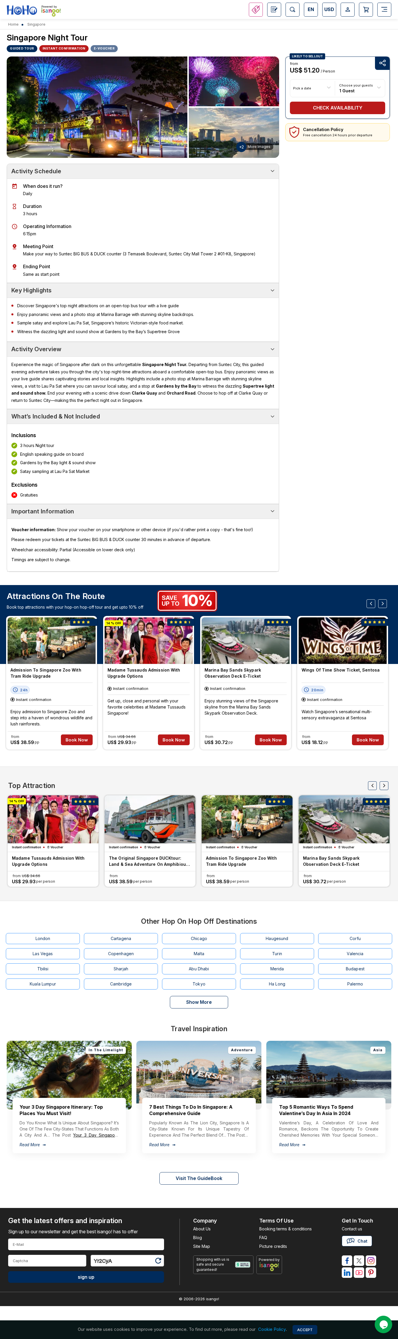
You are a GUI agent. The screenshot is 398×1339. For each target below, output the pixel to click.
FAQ (263, 1237)
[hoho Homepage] (22, 10)
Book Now (77, 740)
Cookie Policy (272, 1329)
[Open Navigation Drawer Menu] (384, 10)
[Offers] (256, 10)
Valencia (355, 953)
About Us (202, 1228)
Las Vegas (43, 953)
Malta (199, 953)
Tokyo (199, 983)
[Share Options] (382, 63)
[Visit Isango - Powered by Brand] (51, 12)
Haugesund (277, 938)
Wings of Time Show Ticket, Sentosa (341, 669)
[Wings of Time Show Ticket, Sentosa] (343, 640)
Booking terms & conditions (285, 1228)
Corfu (355, 938)
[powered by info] (269, 1266)
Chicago (199, 938)
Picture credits (273, 1246)
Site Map (201, 1246)
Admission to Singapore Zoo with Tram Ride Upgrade (45, 673)
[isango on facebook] (347, 1260)
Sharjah (121, 968)
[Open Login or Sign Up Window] (348, 10)
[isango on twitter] (359, 1260)
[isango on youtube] (359, 1272)
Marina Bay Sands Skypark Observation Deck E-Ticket (233, 673)
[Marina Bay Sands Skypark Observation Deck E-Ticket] (246, 640)
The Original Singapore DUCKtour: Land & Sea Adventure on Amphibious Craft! (148, 862)
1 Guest (347, 90)
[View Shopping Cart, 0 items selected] (366, 10)
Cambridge (121, 983)
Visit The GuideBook (199, 1178)
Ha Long (277, 983)
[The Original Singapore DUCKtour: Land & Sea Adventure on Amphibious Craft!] (150, 819)
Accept (305, 1329)
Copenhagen (121, 953)
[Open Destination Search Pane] (293, 10)
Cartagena (121, 938)
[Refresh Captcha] (158, 1261)
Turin (277, 953)
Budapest (355, 968)
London (43, 938)
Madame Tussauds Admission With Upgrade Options (144, 673)
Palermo (355, 983)
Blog (197, 1237)
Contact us (352, 1228)
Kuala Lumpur (43, 983)
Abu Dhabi (199, 968)
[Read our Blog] (274, 10)
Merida (277, 968)
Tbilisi (43, 968)
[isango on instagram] (371, 1260)
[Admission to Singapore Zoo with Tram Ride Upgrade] (52, 640)
